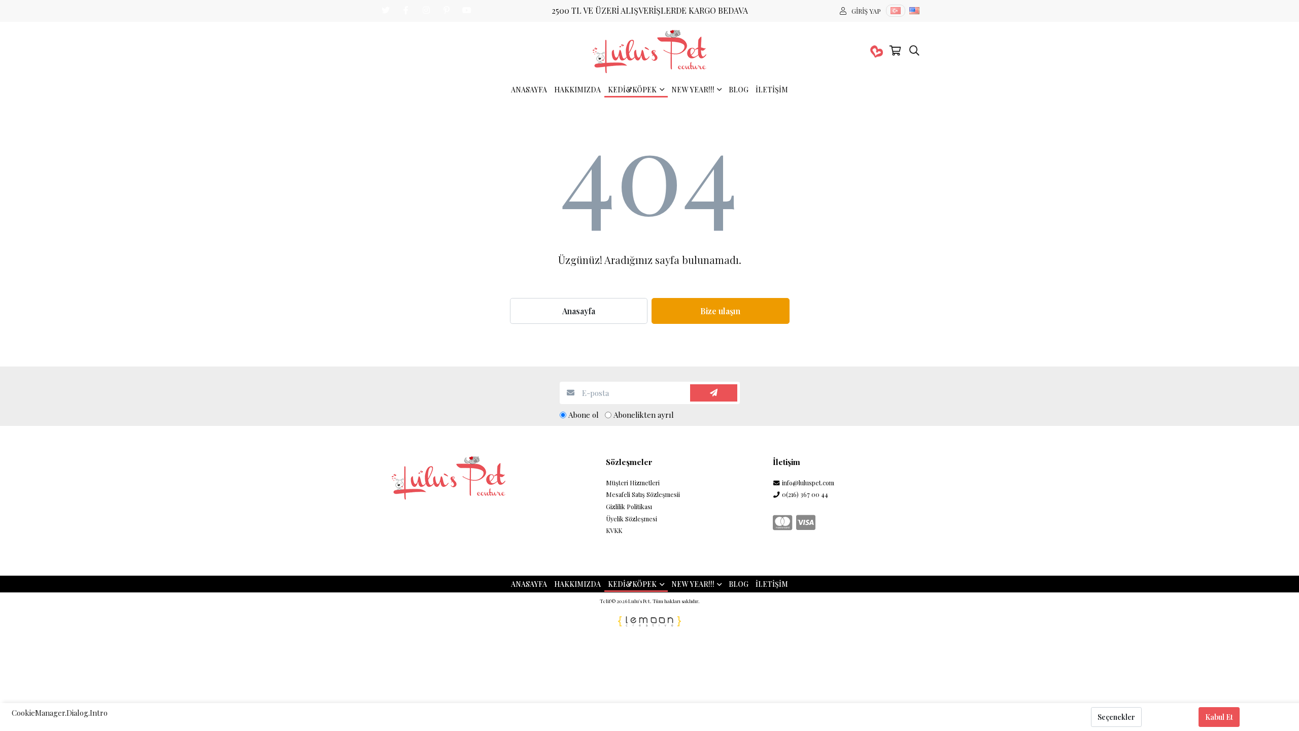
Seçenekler (1116, 717)
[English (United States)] (914, 10)
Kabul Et (1219, 717)
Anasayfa (578, 311)
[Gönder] (714, 393)
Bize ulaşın (720, 311)
